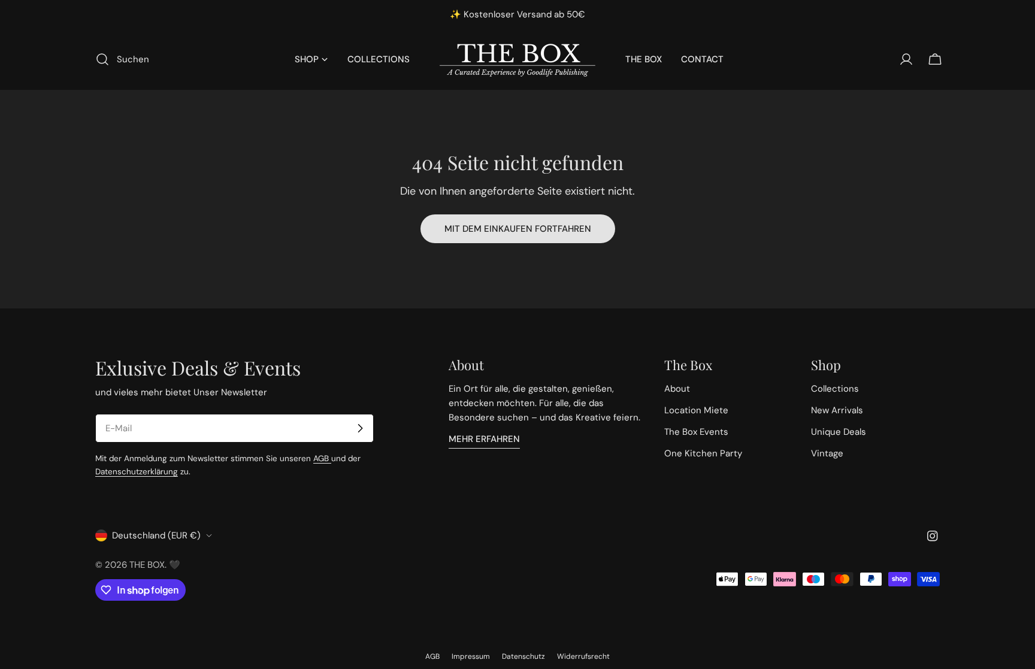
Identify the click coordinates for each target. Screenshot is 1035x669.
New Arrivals (837, 410)
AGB (322, 458)
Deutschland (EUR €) (156, 535)
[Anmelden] (360, 428)
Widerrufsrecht (583, 656)
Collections (835, 389)
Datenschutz (523, 656)
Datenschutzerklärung (136, 472)
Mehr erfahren (484, 439)
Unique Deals (838, 432)
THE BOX (147, 565)
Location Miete (696, 410)
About (677, 389)
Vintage (827, 453)
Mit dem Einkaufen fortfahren (517, 229)
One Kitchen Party (703, 453)
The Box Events (696, 432)
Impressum (471, 656)
